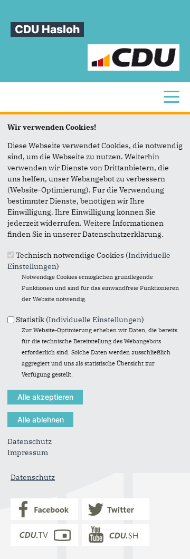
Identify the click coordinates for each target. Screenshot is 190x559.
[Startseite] (134, 49)
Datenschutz (29, 441)
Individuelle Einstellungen (95, 319)
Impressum (27, 452)
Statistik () (80, 319)
